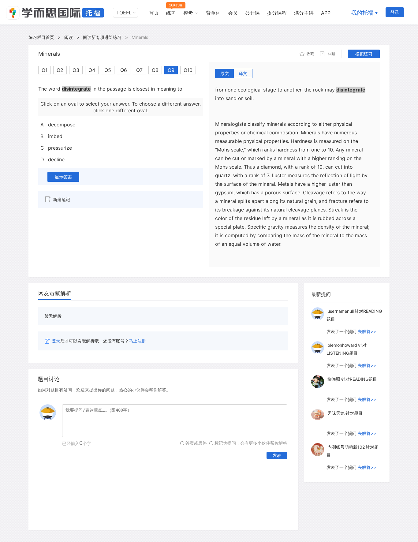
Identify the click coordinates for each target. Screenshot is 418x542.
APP (325, 13)
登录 (394, 12)
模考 (188, 13)
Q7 (139, 70)
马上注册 (137, 340)
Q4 (91, 70)
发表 (277, 455)
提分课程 (277, 13)
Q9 (171, 70)
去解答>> (367, 331)
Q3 (76, 70)
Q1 (44, 70)
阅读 (68, 37)
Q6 (123, 70)
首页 (154, 13)
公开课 (252, 13)
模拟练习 (363, 53)
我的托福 (362, 12)
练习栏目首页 (41, 37)
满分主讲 (304, 13)
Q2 (60, 70)
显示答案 (63, 176)
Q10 (188, 70)
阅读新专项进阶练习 (102, 37)
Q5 (107, 70)
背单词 (213, 13)
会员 (233, 13)
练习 (171, 13)
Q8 (155, 70)
